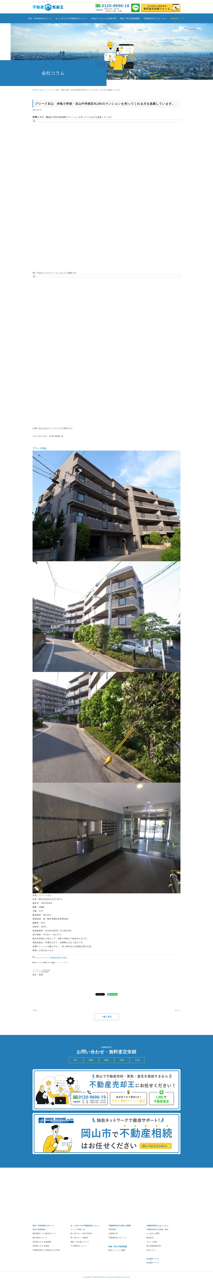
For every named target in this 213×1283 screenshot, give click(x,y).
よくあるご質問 (152, 1233)
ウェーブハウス (60, 962)
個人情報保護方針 (153, 1246)
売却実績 (112, 1229)
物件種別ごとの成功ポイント (45, 1233)
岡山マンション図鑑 (116, 1250)
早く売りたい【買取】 (80, 1238)
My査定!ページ (152, 1263)
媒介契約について (40, 1238)
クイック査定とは (78, 1229)
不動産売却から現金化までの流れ (46, 1250)
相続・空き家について (80, 1242)
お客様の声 (113, 1233)
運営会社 (150, 1238)
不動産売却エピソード (117, 1238)
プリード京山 (40, 448)
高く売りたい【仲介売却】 (82, 1233)
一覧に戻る (106, 1017)
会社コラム (44, 90)
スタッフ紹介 (152, 1242)
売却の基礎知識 (39, 1229)
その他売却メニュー (79, 1246)
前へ (36, 1010)
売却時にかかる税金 (41, 1246)
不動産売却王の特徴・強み (157, 1229)
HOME (35, 90)
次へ (177, 1010)
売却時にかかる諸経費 (42, 1242)
